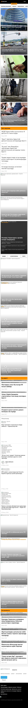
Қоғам (24, 673)
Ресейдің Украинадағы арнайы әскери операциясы (12, 238)
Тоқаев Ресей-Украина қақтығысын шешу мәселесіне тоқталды (13, 246)
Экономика (19, 673)
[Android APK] (3, 697)
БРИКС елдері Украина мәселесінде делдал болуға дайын (12, 250)
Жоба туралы (4, 685)
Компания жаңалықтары (6, 689)
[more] (26, 30)
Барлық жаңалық (5, 673)
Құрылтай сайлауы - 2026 (7, 9)
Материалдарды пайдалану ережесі (9, 687)
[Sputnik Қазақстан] (4, 2)
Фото (2, 306)
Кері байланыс (4, 694)
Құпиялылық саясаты (16, 689)
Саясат (12, 673)
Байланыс (19, 687)
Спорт (2, 586)
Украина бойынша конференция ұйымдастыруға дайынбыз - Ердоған (12, 242)
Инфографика (4, 283)
